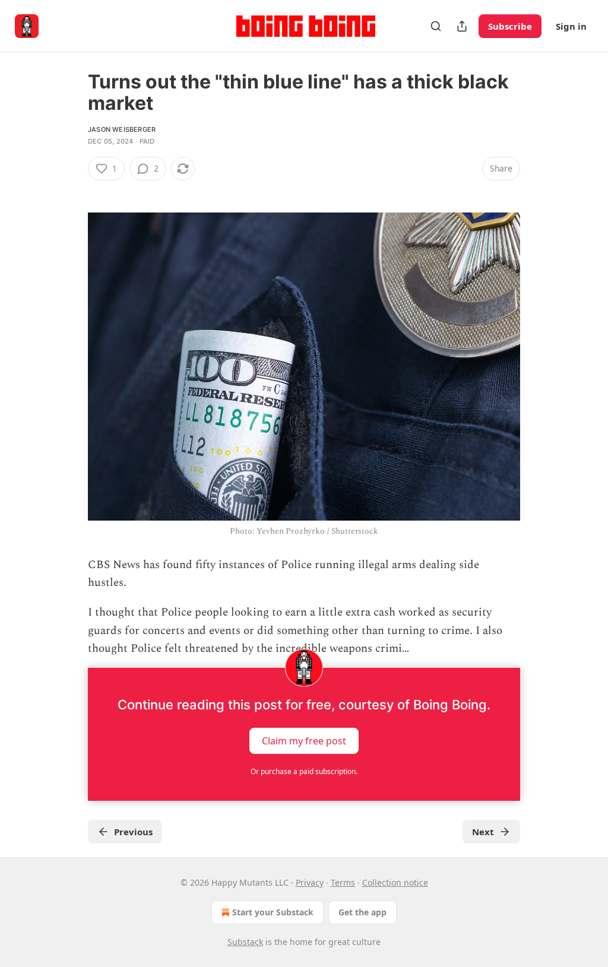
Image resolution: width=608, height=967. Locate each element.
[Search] (436, 26)
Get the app (362, 912)
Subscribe (510, 26)
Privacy (310, 882)
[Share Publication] (462, 26)
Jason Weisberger (122, 129)
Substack (245, 941)
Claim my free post (304, 740)
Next (483, 832)
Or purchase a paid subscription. (304, 771)
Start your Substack (273, 912)
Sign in (571, 26)
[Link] (71, 189)
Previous (133, 832)
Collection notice (395, 882)
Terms (343, 882)
